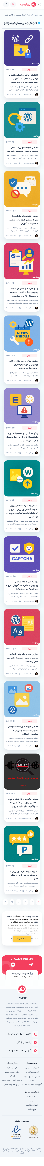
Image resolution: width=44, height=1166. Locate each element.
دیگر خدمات (11, 1063)
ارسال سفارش (32, 1105)
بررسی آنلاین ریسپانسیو (12, 1080)
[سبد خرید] (13, 4)
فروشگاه (32, 1109)
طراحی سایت (12, 1067)
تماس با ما (32, 1100)
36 (12, 902)
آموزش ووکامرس (32, 1072)
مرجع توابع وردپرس (12, 1084)
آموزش (30, 15)
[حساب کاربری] (6, 4)
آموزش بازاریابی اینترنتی (32, 1084)
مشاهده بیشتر (22, 938)
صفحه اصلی (38, 15)
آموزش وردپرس (32, 1067)
